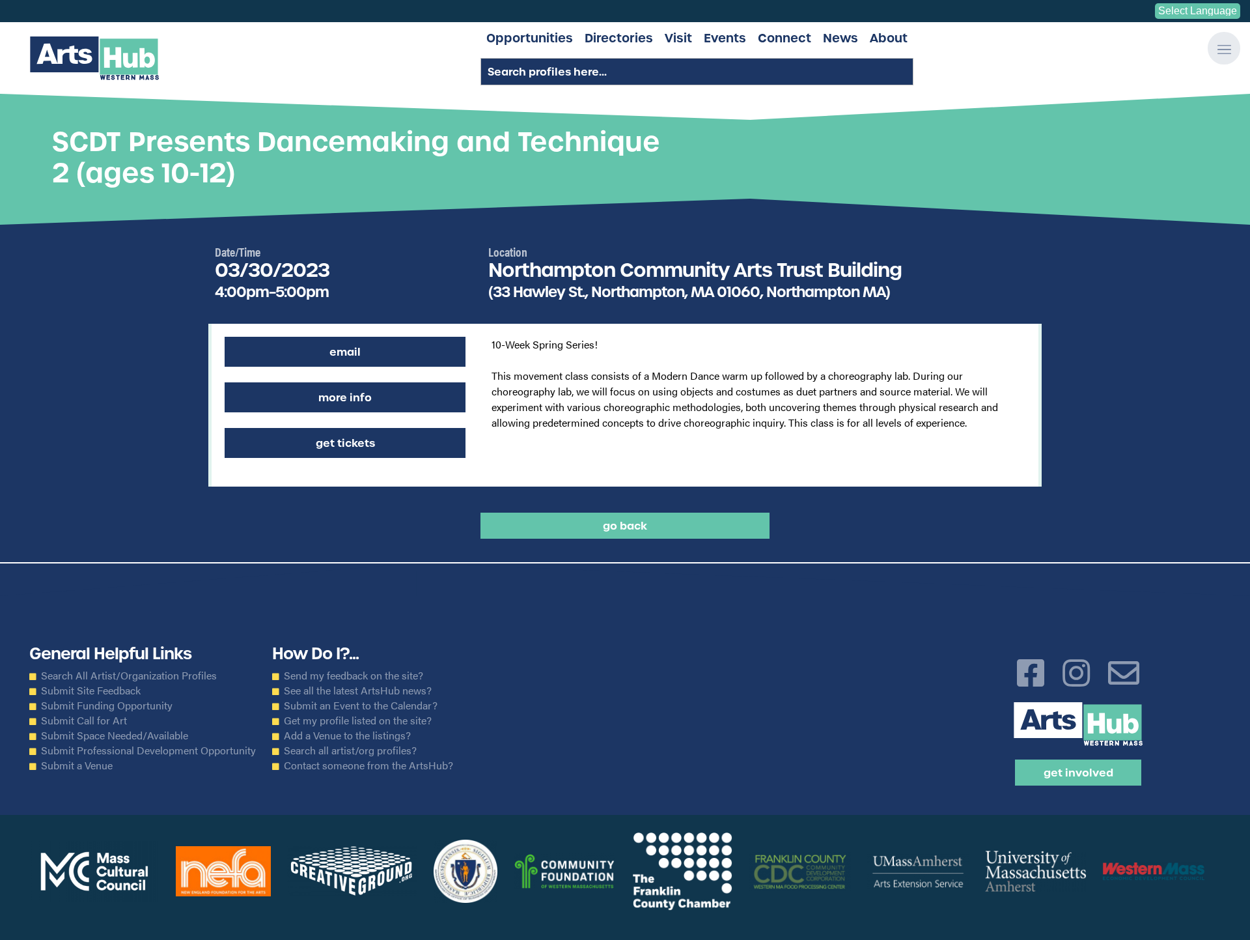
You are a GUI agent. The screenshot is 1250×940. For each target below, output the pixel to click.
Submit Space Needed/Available (114, 735)
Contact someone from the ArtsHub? (368, 765)
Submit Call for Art (84, 720)
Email (345, 352)
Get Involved (1078, 772)
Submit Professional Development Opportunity (148, 750)
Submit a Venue (77, 765)
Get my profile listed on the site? (358, 720)
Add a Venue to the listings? (347, 735)
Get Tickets (345, 443)
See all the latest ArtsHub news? (358, 690)
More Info (345, 397)
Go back (625, 526)
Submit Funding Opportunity (107, 705)
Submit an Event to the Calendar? (361, 705)
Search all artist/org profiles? (350, 750)
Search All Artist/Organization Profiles (129, 675)
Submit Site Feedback (91, 690)
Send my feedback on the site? (353, 675)
